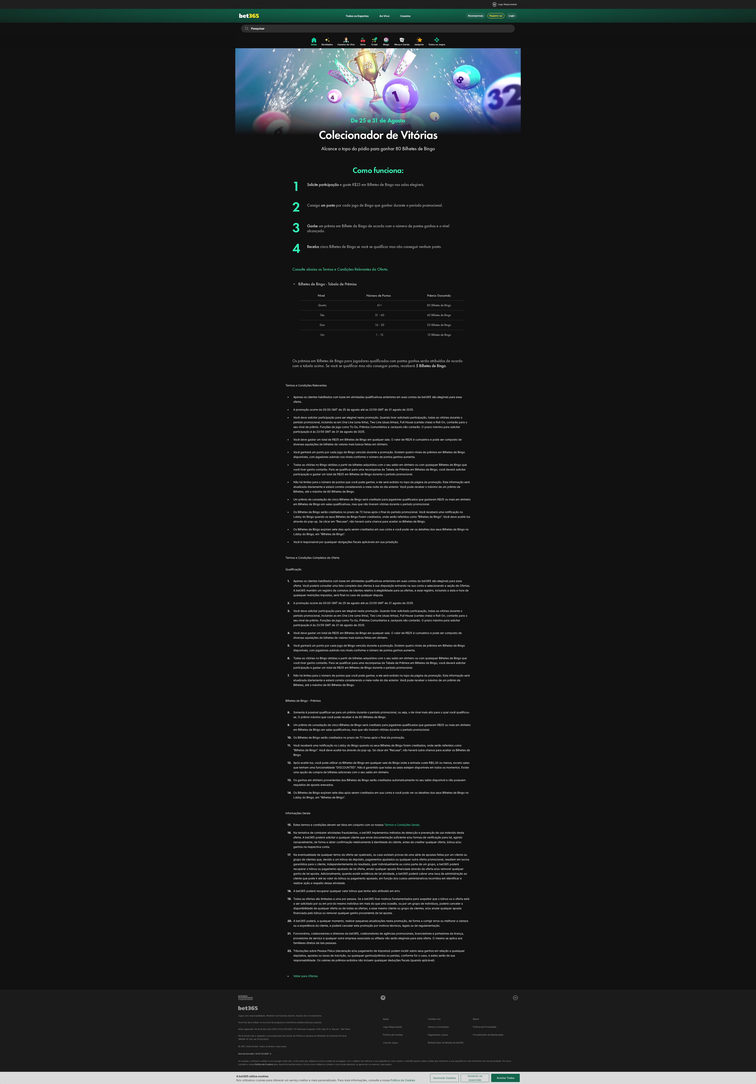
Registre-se (496, 15)
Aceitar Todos (505, 1077)
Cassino (405, 16)
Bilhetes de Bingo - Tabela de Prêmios (327, 284)
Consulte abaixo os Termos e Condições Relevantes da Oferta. (340, 269)
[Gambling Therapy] (245, 997)
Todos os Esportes (357, 16)
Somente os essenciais (475, 1077)
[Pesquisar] (247, 28)
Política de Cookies (403, 1080)
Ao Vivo (384, 16)
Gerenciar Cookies (444, 1077)
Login (512, 15)
